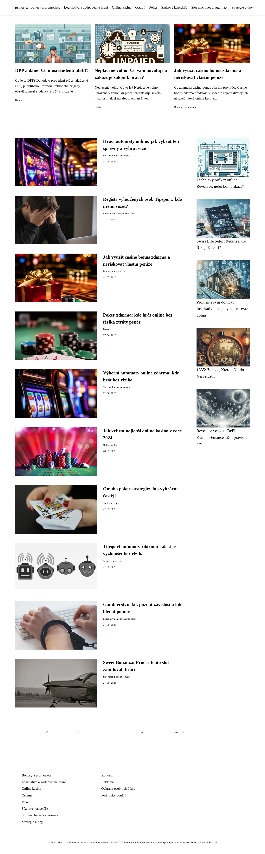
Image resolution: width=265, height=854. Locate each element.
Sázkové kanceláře (174, 7)
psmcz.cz (22, 7)
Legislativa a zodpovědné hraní (86, 7)
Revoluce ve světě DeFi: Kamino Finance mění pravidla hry (222, 437)
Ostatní (140, 7)
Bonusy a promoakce (45, 7)
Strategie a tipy (242, 7)
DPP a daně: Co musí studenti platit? (51, 70)
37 (141, 732)
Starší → (178, 732)
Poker (153, 7)
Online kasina (121, 7)
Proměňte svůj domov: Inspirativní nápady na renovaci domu (223, 308)
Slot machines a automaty (209, 7)
